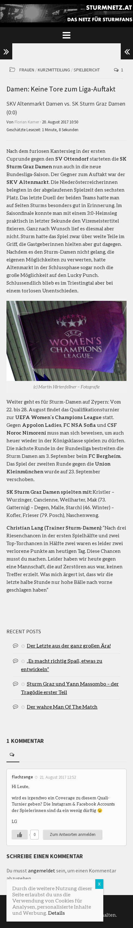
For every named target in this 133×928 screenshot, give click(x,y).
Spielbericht (87, 70)
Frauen (26, 70)
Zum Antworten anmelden (73, 834)
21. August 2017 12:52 (58, 777)
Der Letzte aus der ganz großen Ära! (69, 645)
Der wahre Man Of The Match (62, 706)
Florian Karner (27, 122)
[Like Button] (20, 834)
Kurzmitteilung (54, 70)
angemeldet (41, 870)
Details (56, 913)
